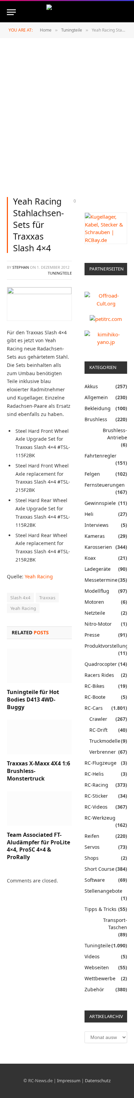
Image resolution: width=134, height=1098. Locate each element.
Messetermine (101, 580)
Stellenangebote (103, 891)
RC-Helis (94, 774)
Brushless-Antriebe (115, 434)
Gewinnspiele (100, 503)
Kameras (95, 536)
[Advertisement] (67, 118)
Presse (92, 635)
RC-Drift (98, 730)
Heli (89, 514)
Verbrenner (102, 752)
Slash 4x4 (20, 597)
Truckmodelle (104, 741)
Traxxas (47, 597)
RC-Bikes (94, 686)
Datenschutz (98, 1080)
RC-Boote (95, 697)
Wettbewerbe (100, 978)
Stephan (20, 267)
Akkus (91, 386)
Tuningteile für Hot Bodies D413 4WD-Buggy (33, 699)
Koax (90, 558)
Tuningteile (60, 273)
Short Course (99, 869)
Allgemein (96, 397)
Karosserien (98, 547)
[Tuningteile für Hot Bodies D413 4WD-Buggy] (39, 666)
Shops (92, 858)
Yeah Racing (39, 576)
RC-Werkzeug (100, 817)
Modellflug (97, 591)
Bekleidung (98, 408)
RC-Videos (96, 807)
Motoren (94, 602)
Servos (92, 847)
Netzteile (95, 613)
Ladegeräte (98, 569)
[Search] (126, 12)
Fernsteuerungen (105, 485)
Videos (92, 956)
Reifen (92, 836)
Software (95, 880)
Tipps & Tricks (100, 909)
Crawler (98, 719)
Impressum (68, 1080)
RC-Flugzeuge (100, 763)
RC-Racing (96, 785)
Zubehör (94, 989)
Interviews (97, 525)
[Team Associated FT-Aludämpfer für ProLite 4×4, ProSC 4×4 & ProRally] (39, 808)
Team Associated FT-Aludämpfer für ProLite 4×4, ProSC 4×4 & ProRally (38, 846)
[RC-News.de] (67, 12)
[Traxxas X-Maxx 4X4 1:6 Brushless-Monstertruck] (39, 737)
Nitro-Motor (98, 624)
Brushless (96, 419)
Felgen (92, 474)
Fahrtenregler (100, 455)
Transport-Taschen (115, 924)
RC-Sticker (96, 796)
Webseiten (97, 967)
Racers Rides (99, 675)
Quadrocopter (101, 664)
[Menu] (11, 12)
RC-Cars (94, 708)
